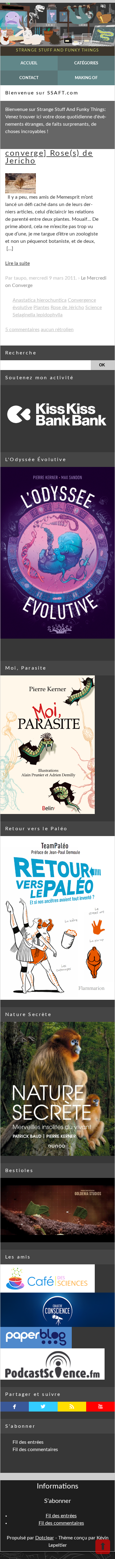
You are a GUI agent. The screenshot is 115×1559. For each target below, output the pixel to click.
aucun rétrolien (57, 329)
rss (72, 1407)
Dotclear (44, 1537)
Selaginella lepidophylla (38, 314)
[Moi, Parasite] (57, 744)
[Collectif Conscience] (57, 1310)
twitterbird (43, 1407)
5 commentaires (22, 329)
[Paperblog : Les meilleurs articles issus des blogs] (57, 1337)
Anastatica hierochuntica (40, 300)
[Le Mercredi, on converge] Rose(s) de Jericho (49, 153)
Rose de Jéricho (67, 307)
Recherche (20, 352)
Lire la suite (17, 263)
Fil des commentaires (35, 1449)
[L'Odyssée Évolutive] (57, 553)
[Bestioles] (57, 1210)
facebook (14, 1407)
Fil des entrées (28, 1442)
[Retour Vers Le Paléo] (57, 918)
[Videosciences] (57, 1364)
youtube (100, 1407)
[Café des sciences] (57, 1278)
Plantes (41, 307)
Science (93, 307)
